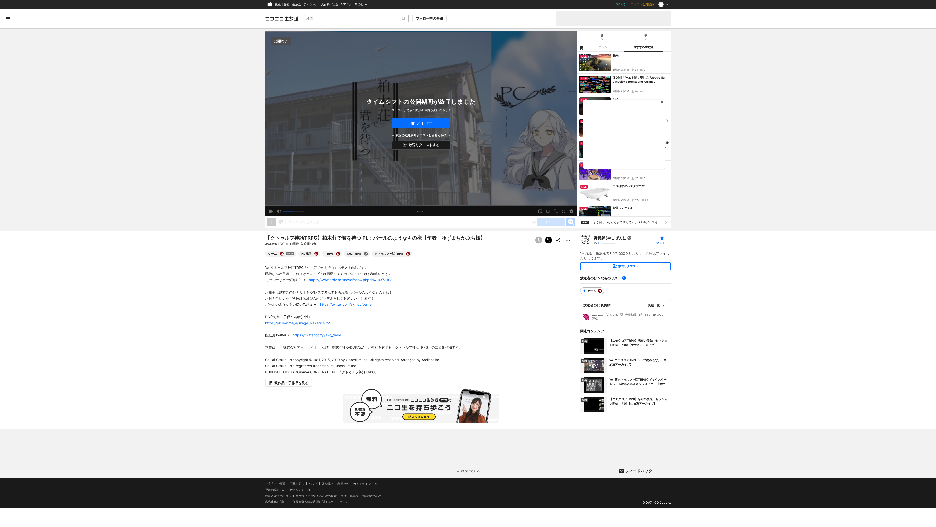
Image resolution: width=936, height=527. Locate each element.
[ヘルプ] (624, 278)
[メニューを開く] (8, 18)
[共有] (558, 240)
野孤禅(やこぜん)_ (610, 237)
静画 (287, 4)
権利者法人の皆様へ (278, 496)
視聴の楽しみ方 (275, 490)
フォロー (424, 123)
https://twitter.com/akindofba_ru (346, 304)
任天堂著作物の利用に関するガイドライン (320, 502)
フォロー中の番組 (429, 18)
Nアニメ (346, 4)
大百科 (325, 4)
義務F (616, 56)
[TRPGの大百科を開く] (338, 254)
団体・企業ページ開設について (361, 496)
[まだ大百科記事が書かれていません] (629, 238)
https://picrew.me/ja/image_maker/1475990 (300, 323)
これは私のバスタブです (629, 186)
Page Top (468, 471)
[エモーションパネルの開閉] (570, 222)
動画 (278, 4)
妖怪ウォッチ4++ (624, 208)
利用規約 (343, 483)
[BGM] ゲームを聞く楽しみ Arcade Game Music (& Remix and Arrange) (640, 79)
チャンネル (311, 4)
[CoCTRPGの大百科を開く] (366, 254)
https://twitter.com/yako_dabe (317, 335)
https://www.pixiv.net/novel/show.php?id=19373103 (350, 280)
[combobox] (356, 18)
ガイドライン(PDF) (366, 483)
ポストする (548, 240)
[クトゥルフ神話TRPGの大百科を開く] (408, 254)
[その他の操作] (568, 240)
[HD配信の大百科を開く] (316, 254)
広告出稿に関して (277, 502)
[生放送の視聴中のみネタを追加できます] (271, 222)
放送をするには (300, 489)
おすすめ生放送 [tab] (643, 47)
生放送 (296, 4)
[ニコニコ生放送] (281, 18)
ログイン (621, 4)
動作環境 (327, 483)
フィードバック (638, 470)
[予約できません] (538, 240)
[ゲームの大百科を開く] (282, 254)
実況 (335, 4)
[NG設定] (581, 47)
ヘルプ (313, 483)
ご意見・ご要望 (275, 484)
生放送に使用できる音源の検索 (316, 496)
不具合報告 (297, 483)
